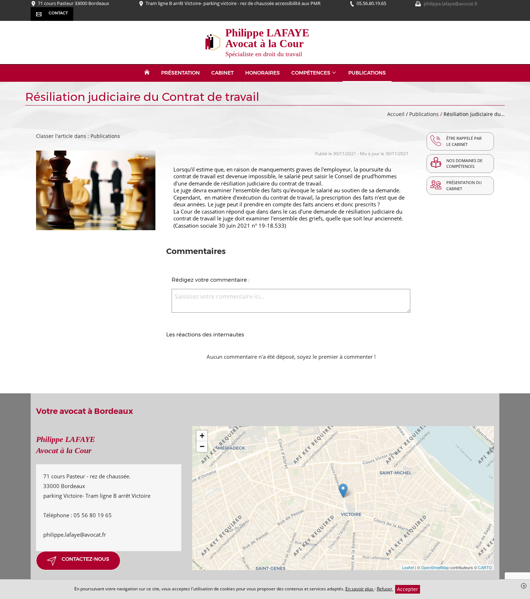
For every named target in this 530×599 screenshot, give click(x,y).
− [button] (202, 446)
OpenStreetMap (435, 567)
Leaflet (408, 567)
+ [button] (202, 435)
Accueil (396, 114)
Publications (424, 114)
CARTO (485, 567)
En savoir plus (359, 589)
